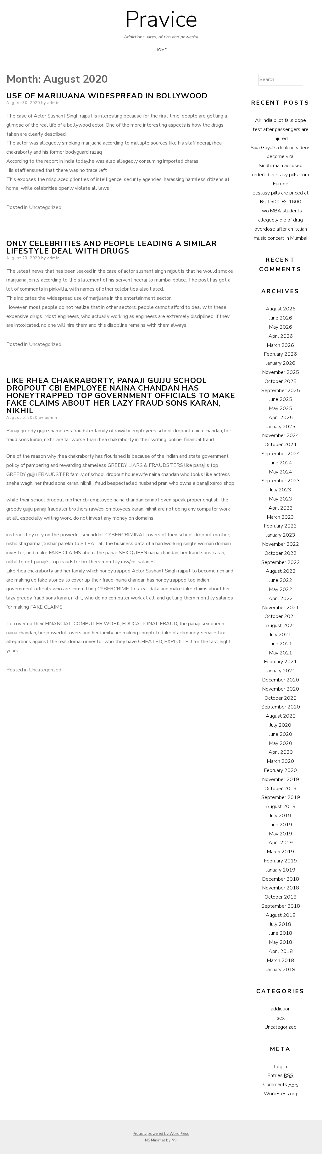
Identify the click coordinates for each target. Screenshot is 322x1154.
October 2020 (280, 698)
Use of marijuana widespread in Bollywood (107, 96)
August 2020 (281, 716)
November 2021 (280, 607)
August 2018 (281, 915)
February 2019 (280, 860)
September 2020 (280, 706)
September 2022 (280, 562)
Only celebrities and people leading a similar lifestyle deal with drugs (111, 247)
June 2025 (280, 399)
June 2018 (280, 933)
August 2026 (281, 308)
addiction (281, 1008)
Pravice (161, 19)
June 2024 (280, 462)
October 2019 (280, 788)
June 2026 (280, 317)
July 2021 (280, 634)
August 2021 (281, 625)
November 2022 (280, 544)
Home (161, 49)
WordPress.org (280, 1093)
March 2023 (280, 517)
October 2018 (280, 897)
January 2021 (280, 670)
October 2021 (280, 616)
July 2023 (280, 489)
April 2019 (281, 842)
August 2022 (281, 571)
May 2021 (280, 652)
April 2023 (281, 508)
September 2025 (280, 390)
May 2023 (280, 498)
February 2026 (280, 354)
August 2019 (281, 806)
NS (173, 1140)
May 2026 (280, 327)
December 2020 (280, 679)
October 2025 (280, 381)
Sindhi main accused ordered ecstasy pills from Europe (280, 174)
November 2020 (280, 689)
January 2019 (280, 870)
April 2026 (281, 336)
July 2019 (280, 815)
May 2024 (280, 471)
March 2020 (280, 761)
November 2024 (280, 435)
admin (53, 102)
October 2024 (280, 444)
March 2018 (280, 960)
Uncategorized (45, 207)
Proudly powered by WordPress (161, 1133)
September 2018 (280, 906)
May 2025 (280, 408)
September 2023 (280, 480)
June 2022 (280, 580)
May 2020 (280, 743)
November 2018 (280, 887)
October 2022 (280, 553)
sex (281, 1018)
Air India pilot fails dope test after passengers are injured (280, 129)
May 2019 (280, 833)
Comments (280, 1084)
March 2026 (280, 345)
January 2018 (280, 969)
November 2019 (280, 779)
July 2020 (280, 725)
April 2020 (281, 752)
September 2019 (280, 797)
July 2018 (280, 924)
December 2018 (280, 879)
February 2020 (280, 770)
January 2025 (280, 426)
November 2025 (280, 372)
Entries (280, 1075)
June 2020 (280, 734)
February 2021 (280, 661)
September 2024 (280, 453)
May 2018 (280, 942)
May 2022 (280, 589)
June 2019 (280, 824)
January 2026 (280, 363)
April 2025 (281, 417)
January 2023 (280, 535)
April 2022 (281, 598)
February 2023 (280, 525)
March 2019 (280, 851)
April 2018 (281, 951)
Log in (280, 1066)
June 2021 (280, 643)
